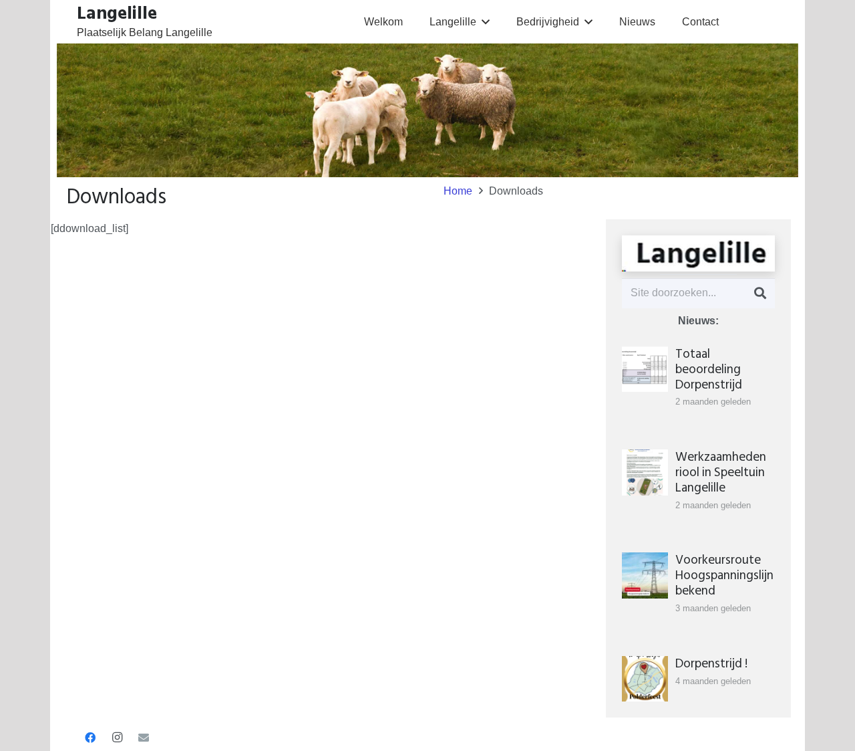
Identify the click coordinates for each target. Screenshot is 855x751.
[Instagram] (117, 737)
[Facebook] (90, 737)
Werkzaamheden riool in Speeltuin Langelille (720, 472)
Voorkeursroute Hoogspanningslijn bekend (724, 575)
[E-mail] (143, 737)
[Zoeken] (760, 293)
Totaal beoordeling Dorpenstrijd (708, 369)
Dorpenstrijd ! (711, 663)
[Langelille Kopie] (698, 253)
